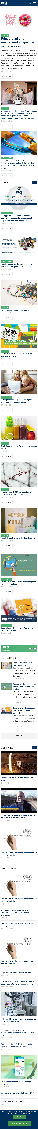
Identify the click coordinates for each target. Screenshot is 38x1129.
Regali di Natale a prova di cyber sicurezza (18, 538)
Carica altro (19, 736)
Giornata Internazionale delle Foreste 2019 (17, 1093)
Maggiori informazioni (19, 1124)
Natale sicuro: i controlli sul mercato (16, 310)
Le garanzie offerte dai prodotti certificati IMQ (18, 973)
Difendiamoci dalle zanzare (11, 1102)
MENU (30, 3)
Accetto (19, 1117)
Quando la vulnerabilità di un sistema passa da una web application (24, 686)
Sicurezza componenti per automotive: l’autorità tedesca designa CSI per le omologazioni (16, 912)
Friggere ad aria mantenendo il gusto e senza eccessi (17, 42)
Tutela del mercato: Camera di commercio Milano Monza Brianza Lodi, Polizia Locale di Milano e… (17, 1032)
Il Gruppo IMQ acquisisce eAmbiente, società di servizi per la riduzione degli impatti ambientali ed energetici (16, 218)
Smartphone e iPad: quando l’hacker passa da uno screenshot (24, 710)
